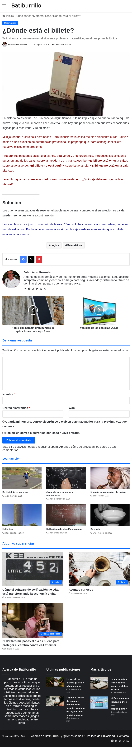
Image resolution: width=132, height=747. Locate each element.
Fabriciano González (17, 45)
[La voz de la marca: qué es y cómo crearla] (55, 682)
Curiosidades (22, 16)
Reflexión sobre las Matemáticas (64, 529)
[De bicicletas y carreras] (22, 478)
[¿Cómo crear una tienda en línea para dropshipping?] (99, 702)
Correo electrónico (16, 408)
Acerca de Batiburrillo (45, 736)
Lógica (55, 245)
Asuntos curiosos (81, 589)
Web (72, 408)
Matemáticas (41, 16)
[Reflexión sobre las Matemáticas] (65, 515)
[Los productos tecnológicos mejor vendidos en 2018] (99, 683)
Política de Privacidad (101, 736)
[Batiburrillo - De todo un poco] (26, 5)
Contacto (123, 736)
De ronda (95, 529)
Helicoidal (7, 529)
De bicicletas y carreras (15, 492)
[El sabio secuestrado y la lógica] (110, 478)
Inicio (9, 16)
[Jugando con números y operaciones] (65, 478)
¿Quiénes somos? (73, 736)
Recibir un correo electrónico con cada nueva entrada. (42, 432)
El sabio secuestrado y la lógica (108, 492)
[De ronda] (110, 515)
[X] (33, 289)
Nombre (8, 394)
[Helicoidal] (22, 515)
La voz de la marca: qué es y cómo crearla (75, 682)
